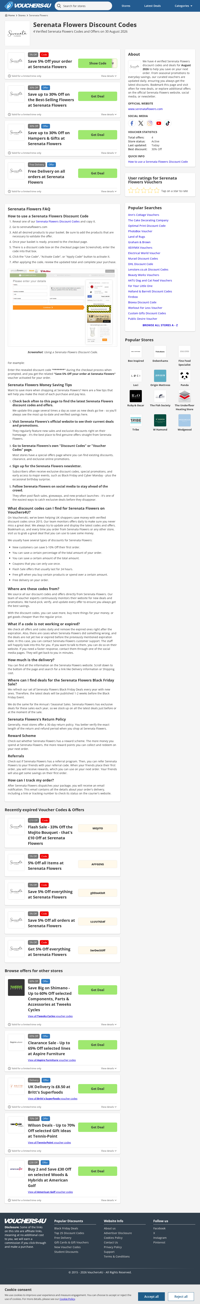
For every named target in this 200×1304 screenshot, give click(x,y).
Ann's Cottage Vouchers (143, 215)
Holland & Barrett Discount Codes (150, 291)
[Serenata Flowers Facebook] (132, 123)
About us (110, 1228)
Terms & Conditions (117, 1256)
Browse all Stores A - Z (160, 325)
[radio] (131, 190)
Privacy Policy (113, 1247)
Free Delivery (62, 1238)
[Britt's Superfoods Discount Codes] (16, 1086)
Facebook (159, 1228)
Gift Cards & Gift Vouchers (71, 1242)
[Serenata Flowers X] (141, 123)
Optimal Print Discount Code (147, 226)
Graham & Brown (139, 242)
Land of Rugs (136, 236)
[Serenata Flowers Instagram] (150, 123)
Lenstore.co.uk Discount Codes (148, 269)
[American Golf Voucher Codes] (16, 1168)
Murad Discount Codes (143, 258)
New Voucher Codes (67, 1247)
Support (109, 1252)
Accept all (151, 1296)
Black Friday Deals (66, 1228)
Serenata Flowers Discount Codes (85, 24)
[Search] (58, 5)
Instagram (160, 1238)
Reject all (181, 1296)
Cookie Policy (67, 1299)
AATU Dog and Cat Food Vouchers (150, 280)
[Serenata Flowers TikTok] (167, 123)
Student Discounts (66, 1252)
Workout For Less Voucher (145, 308)
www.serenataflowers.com (145, 109)
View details (107, 76)
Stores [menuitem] (126, 6)
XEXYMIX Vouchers (140, 247)
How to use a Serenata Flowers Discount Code (158, 161)
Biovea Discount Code (142, 302)
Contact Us (111, 1242)
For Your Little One (140, 286)
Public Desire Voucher (142, 319)
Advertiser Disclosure (118, 1233)
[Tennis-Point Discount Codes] (16, 1124)
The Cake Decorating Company (148, 220)
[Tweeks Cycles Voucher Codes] (16, 987)
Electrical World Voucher (144, 253)
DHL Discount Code (140, 264)
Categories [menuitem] (182, 6)
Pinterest (159, 1242)
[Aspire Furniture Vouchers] (16, 1042)
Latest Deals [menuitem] (152, 6)
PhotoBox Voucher (140, 231)
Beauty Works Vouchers (143, 275)
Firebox (133, 297)
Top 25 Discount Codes (69, 1233)
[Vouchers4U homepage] (28, 6)
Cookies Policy (113, 1238)
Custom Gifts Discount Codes (147, 313)
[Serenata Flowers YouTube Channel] (158, 123)
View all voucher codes (50, 1016)
